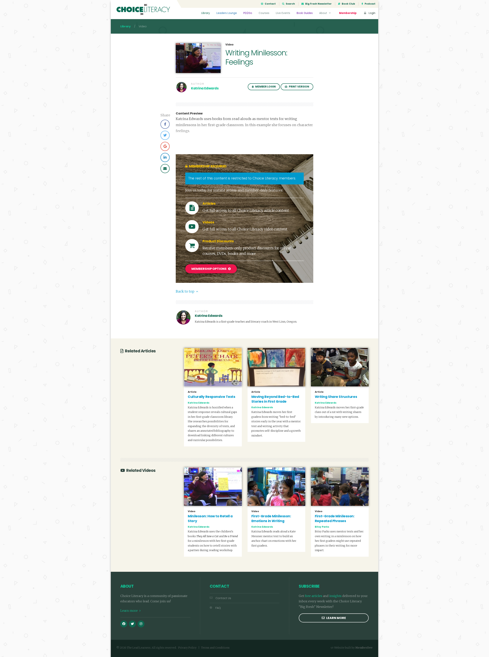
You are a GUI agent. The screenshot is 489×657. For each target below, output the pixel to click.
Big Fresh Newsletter (318, 3)
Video (229, 44)
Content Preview (189, 113)
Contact (270, 3)
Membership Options (209, 269)
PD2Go (247, 13)
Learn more (129, 610)
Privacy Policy (187, 647)
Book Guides (305, 13)
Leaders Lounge (226, 13)
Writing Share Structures (336, 396)
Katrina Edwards (205, 88)
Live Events (283, 13)
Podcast (369, 3)
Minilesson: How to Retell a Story (210, 518)
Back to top (185, 291)
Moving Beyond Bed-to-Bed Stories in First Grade (275, 399)
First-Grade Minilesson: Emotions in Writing (271, 518)
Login (371, 13)
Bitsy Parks (322, 526)
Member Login (265, 86)
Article (192, 391)
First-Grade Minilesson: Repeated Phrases (335, 518)
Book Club (348, 3)
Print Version (298, 86)
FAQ (218, 608)
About (323, 13)
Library (205, 13)
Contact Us (223, 598)
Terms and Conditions (215, 647)
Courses (264, 13)
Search (290, 3)
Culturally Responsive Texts (211, 396)
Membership (348, 13)
